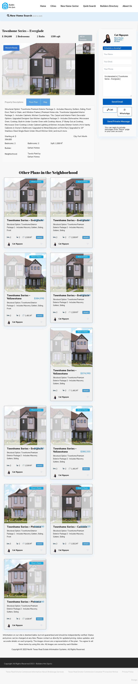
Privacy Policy (127, 672)
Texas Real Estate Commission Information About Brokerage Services (35, 672)
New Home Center (70, 6)
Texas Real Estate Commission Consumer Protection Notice (93, 672)
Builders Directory (109, 6)
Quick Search (89, 6)
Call (111, 109)
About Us (127, 6)
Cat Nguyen (121, 35)
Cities (53, 6)
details (39, 237)
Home (43, 6)
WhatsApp (125, 113)
